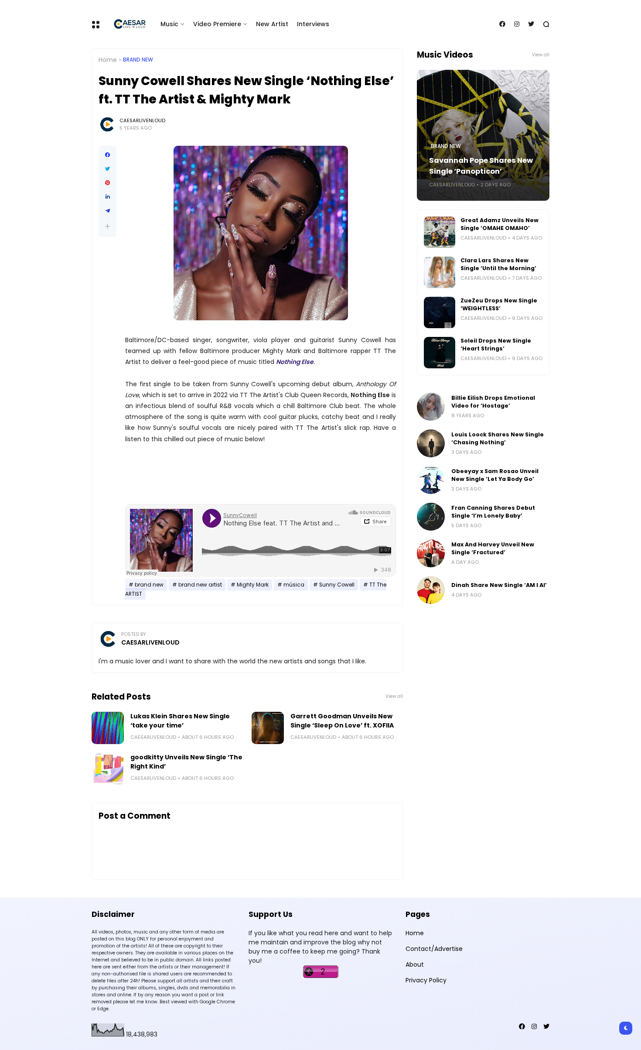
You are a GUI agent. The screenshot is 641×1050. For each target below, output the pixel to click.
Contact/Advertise (434, 948)
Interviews (313, 24)
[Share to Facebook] (107, 155)
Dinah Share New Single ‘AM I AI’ (499, 585)
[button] (107, 226)
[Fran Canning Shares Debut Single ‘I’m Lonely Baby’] (431, 517)
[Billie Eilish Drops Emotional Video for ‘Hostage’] (431, 407)
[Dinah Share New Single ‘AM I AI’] (431, 590)
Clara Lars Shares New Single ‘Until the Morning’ (498, 264)
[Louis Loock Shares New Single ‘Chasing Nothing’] (431, 443)
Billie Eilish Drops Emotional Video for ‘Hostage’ (493, 401)
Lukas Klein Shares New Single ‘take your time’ (180, 721)
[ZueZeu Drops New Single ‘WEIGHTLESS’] (439, 312)
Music (169, 24)
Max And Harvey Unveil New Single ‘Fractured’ (492, 548)
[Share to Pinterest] (107, 182)
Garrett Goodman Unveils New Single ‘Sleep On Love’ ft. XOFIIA (342, 721)
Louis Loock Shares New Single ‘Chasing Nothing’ (497, 438)
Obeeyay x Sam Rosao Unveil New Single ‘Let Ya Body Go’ (495, 475)
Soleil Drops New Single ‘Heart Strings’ (495, 344)
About (415, 964)
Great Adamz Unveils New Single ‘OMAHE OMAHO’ (499, 224)
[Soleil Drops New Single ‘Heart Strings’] (439, 352)
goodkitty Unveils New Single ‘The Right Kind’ (186, 762)
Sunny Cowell (337, 584)
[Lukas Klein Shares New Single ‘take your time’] (108, 728)
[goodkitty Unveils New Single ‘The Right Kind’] (108, 769)
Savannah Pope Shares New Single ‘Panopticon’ (481, 165)
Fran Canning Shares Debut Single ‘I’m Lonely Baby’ (493, 511)
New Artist (272, 24)
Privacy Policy (426, 980)
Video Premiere (217, 24)
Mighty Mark (253, 584)
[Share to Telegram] (107, 210)
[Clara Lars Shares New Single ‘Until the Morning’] (439, 272)
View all (394, 696)
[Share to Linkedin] (107, 196)
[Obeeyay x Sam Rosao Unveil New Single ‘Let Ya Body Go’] (431, 480)
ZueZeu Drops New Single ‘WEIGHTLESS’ (498, 304)
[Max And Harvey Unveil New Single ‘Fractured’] (431, 553)
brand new (138, 59)
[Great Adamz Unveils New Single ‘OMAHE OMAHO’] (439, 232)
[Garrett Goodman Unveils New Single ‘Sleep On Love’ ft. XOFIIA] (268, 728)
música (293, 584)
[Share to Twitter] (107, 169)
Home (108, 59)
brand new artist (200, 584)
